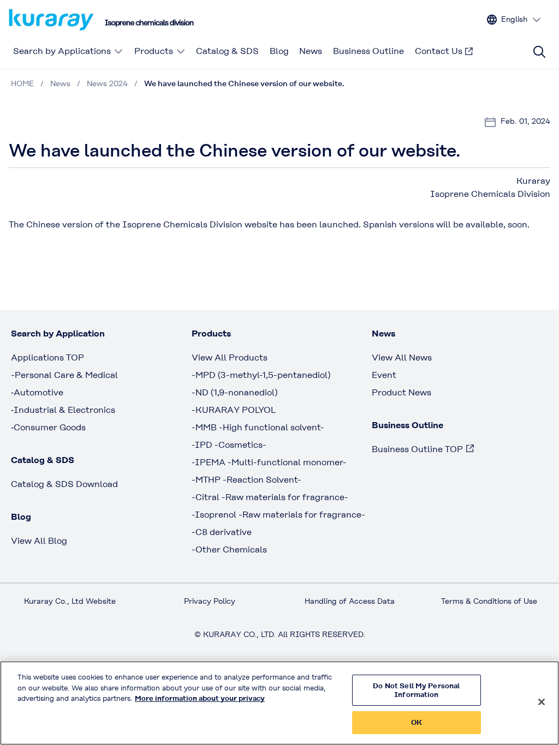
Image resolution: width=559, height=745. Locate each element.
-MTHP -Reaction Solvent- (246, 479)
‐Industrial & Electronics (63, 410)
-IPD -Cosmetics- (229, 445)
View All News (402, 357)
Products (153, 51)
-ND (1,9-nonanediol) (234, 392)
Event (384, 375)
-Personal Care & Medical (64, 375)
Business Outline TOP (417, 449)
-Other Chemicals (229, 549)
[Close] (542, 702)
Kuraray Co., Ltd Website (70, 601)
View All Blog (39, 541)
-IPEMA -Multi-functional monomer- (269, 462)
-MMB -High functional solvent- (258, 427)
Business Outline (368, 51)
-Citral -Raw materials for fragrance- (270, 497)
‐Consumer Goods (48, 427)
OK (416, 722)
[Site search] (539, 52)
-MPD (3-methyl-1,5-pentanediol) (261, 375)
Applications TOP (47, 357)
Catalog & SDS (227, 51)
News (310, 51)
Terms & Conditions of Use (489, 601)
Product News (401, 392)
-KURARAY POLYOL (234, 410)
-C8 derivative (222, 532)
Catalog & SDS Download (64, 484)
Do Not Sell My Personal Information (416, 690)
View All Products (229, 357)
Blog (279, 51)
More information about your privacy (200, 698)
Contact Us (438, 51)
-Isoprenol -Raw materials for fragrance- (278, 514)
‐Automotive (37, 392)
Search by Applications (62, 51)
